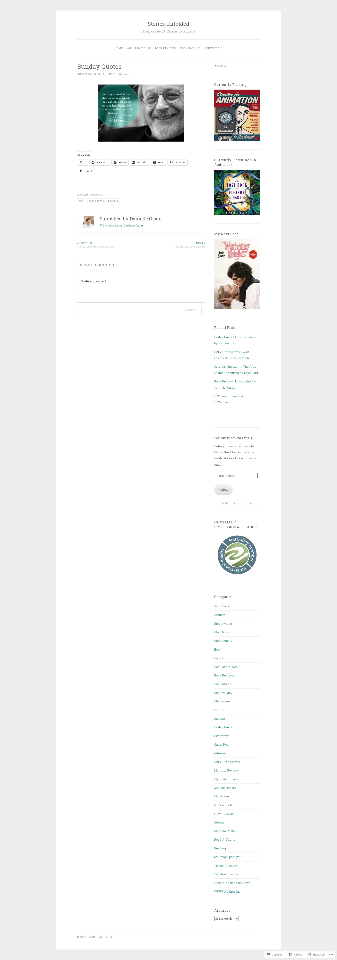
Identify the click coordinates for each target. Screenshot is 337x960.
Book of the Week (226, 667)
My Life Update (225, 788)
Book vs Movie (224, 693)
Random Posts (224, 831)
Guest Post (222, 744)
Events (219, 710)
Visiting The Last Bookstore (189, 244)
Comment (191, 310)
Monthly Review (226, 770)
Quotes (97, 194)
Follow (223, 489)
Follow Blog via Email (233, 438)
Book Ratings (190, 48)
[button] (237, 554)
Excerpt (219, 718)
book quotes (96, 201)
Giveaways (222, 736)
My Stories (222, 796)
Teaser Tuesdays (226, 866)
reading (113, 201)
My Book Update (226, 779)
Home (119, 48)
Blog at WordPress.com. (95, 936)
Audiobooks (222, 606)
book (81, 201)
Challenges (222, 701)
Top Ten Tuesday (226, 874)
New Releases (224, 814)
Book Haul (221, 658)
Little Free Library (227, 762)
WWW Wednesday (227, 891)
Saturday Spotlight (227, 857)
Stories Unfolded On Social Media (95, 244)
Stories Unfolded (168, 23)
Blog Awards (223, 623)
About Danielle (139, 48)
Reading (220, 848)
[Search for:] (232, 66)
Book (217, 649)
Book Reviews (165, 48)
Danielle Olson (120, 73)
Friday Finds (223, 727)
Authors (219, 615)
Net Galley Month (226, 805)
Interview (221, 753)
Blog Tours (222, 632)
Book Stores (222, 684)
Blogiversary (223, 641)
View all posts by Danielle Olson (121, 225)
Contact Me (213, 48)
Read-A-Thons (224, 839)
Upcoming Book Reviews (232, 883)
